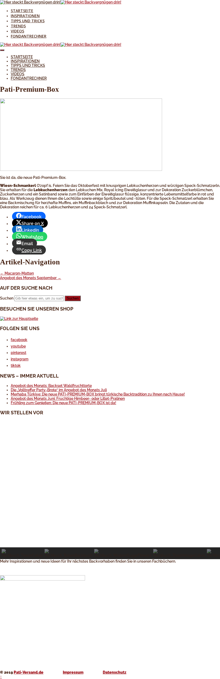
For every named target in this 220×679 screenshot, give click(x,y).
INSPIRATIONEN (25, 15)
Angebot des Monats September (30, 278)
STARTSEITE (22, 10)
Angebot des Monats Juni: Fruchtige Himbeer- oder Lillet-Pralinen (68, 398)
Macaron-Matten (17, 273)
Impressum (73, 672)
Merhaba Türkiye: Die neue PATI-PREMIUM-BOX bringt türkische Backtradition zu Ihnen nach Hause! (98, 394)
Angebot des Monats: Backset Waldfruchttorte (51, 385)
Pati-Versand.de (28, 672)
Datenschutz (114, 672)
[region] (110, 489)
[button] (110, 534)
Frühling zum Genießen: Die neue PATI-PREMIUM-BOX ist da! (63, 403)
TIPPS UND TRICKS (28, 20)
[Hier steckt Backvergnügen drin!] (30, 2)
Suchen (6, 298)
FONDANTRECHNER (28, 36)
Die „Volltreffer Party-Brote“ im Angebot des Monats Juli (59, 390)
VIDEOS (17, 31)
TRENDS (18, 25)
